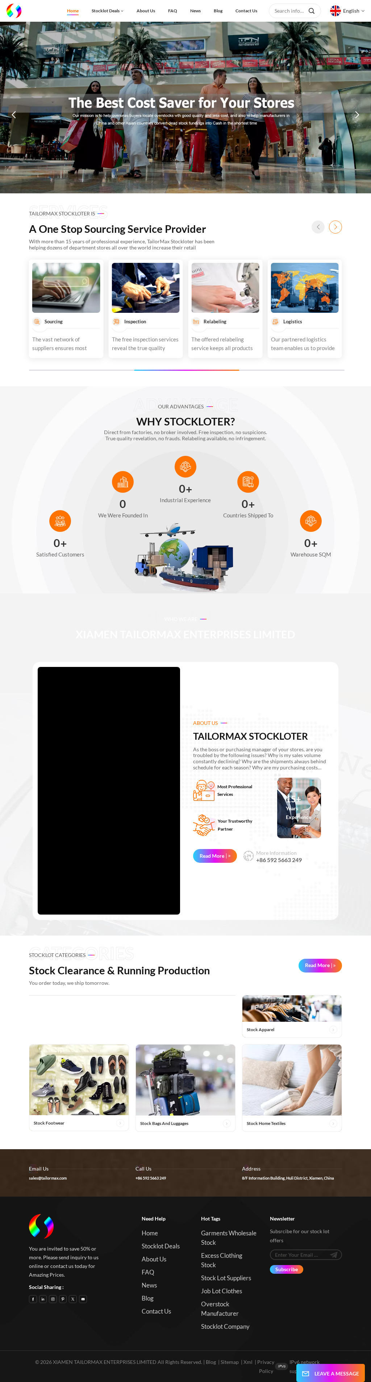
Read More (212, 856)
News (195, 10)
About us (146, 10)
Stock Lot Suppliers (226, 1278)
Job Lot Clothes (221, 1291)
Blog (218, 10)
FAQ (172, 10)
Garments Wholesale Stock (229, 1237)
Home (73, 10)
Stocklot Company (225, 1326)
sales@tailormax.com (48, 1178)
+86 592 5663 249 (279, 860)
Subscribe (286, 1269)
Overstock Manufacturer (220, 1308)
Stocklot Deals (106, 10)
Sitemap (230, 1362)
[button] (14, 115)
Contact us (246, 10)
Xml (248, 1362)
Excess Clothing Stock (221, 1260)
